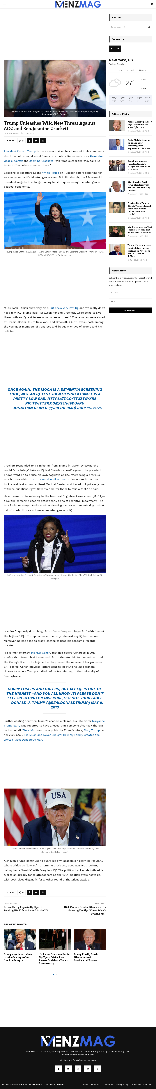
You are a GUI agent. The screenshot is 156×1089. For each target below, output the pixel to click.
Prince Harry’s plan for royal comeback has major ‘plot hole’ (140, 124)
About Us (95, 1085)
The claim (28, 730)
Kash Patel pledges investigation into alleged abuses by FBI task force (139, 165)
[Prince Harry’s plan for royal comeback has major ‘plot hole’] (117, 125)
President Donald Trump (20, 151)
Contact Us (108, 1085)
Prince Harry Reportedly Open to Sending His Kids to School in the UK (26, 908)
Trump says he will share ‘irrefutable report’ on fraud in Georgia (18, 957)
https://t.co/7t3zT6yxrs (71, 399)
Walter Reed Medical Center (51, 479)
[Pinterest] (87, 1068)
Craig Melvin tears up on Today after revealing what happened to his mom (139, 144)
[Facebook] (58, 1068)
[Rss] (97, 1068)
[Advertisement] (55, 37)
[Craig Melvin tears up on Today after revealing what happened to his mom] (117, 144)
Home (85, 1085)
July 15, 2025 (89, 408)
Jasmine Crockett (41, 160)
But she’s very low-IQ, (64, 307)
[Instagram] (78, 1068)
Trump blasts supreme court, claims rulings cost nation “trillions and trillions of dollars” (139, 251)
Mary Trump (92, 730)
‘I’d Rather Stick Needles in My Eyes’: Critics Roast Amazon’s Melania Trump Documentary (54, 959)
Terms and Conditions (141, 1085)
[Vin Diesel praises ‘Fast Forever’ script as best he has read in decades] (117, 231)
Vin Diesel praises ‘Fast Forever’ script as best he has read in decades (140, 229)
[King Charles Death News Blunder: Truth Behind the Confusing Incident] (117, 186)
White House (50, 172)
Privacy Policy (122, 1085)
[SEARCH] (149, 27)
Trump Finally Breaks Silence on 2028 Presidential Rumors (86, 957)
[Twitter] (68, 1068)
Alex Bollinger (13, 133)
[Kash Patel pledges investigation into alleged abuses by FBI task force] (117, 165)
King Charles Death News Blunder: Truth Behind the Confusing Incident (139, 186)
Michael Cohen (40, 652)
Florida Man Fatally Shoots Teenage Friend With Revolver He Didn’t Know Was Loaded (139, 209)
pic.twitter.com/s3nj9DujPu (54, 403)
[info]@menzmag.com (84, 1060)
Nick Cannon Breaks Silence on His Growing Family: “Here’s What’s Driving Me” (85, 910)
